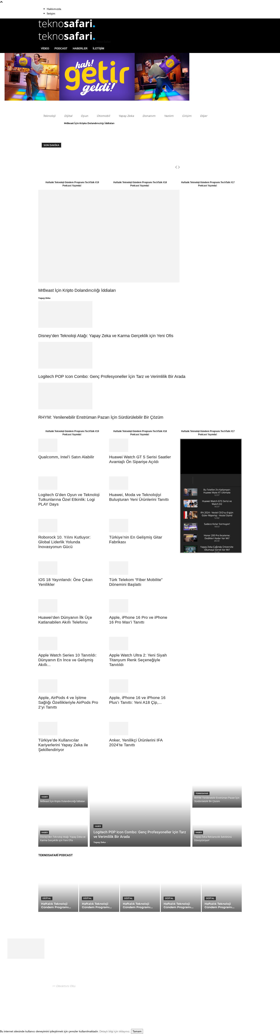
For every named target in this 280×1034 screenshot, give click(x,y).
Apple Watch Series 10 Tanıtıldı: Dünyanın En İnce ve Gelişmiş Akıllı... (67, 660)
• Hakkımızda (209, 1006)
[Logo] (66, 29)
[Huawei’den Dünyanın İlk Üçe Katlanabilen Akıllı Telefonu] (69, 605)
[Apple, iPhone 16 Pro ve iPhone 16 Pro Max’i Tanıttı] (140, 605)
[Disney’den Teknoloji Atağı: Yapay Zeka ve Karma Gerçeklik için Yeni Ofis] (140, 314)
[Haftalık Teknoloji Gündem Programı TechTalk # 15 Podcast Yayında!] (222, 888)
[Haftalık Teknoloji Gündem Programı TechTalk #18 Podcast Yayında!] (99, 888)
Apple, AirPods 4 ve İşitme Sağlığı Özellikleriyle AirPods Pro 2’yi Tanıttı (68, 702)
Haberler (80, 48)
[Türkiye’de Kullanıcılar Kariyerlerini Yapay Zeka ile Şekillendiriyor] (69, 728)
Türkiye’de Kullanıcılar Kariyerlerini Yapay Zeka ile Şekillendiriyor (63, 745)
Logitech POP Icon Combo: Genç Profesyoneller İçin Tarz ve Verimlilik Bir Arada (111, 376)
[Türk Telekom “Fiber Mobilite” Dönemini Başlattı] (140, 568)
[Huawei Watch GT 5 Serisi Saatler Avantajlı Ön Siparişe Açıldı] (140, 445)
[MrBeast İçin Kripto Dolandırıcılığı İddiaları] (140, 236)
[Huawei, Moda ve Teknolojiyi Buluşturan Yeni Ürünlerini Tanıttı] (140, 483)
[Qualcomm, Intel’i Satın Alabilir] (69, 445)
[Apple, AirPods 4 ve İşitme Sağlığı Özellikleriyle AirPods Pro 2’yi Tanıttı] (69, 686)
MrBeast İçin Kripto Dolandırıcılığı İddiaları (89, 123)
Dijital (46, 898)
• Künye (195, 1006)
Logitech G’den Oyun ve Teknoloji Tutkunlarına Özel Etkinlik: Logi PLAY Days (69, 499)
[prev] (176, 167)
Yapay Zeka (44, 298)
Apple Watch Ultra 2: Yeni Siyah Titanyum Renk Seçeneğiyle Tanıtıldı (138, 660)
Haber (45, 797)
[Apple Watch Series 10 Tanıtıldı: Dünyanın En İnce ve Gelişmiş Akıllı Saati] (69, 643)
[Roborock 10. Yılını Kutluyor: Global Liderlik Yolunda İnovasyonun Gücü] (69, 525)
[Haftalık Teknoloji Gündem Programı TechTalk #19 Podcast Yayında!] (58, 888)
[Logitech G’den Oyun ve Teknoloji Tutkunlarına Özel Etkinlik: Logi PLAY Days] (69, 483)
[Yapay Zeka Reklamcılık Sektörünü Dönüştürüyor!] (217, 828)
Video (45, 48)
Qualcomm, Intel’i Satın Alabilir (66, 457)
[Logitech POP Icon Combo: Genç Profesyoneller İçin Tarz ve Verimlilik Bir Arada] (140, 355)
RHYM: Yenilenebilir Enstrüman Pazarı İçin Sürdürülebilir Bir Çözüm (100, 417)
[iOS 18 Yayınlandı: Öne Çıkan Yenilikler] (69, 568)
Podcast (60, 48)
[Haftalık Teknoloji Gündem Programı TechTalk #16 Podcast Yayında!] (181, 888)
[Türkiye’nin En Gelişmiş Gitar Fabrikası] (140, 525)
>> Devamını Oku (63, 986)
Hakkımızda (54, 8)
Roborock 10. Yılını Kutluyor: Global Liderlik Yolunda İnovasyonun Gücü (64, 542)
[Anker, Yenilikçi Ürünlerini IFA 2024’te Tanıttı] (140, 728)
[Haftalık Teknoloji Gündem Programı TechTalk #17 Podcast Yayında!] (140, 888)
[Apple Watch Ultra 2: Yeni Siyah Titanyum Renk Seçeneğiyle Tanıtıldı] (140, 643)
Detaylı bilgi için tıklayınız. (114, 1031)
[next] (178, 167)
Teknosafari (202, 793)
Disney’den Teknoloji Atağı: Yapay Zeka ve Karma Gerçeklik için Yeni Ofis (105, 335)
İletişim (51, 13)
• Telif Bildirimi (228, 1006)
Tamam (137, 1031)
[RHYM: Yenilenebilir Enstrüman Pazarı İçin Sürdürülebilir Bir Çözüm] (140, 396)
